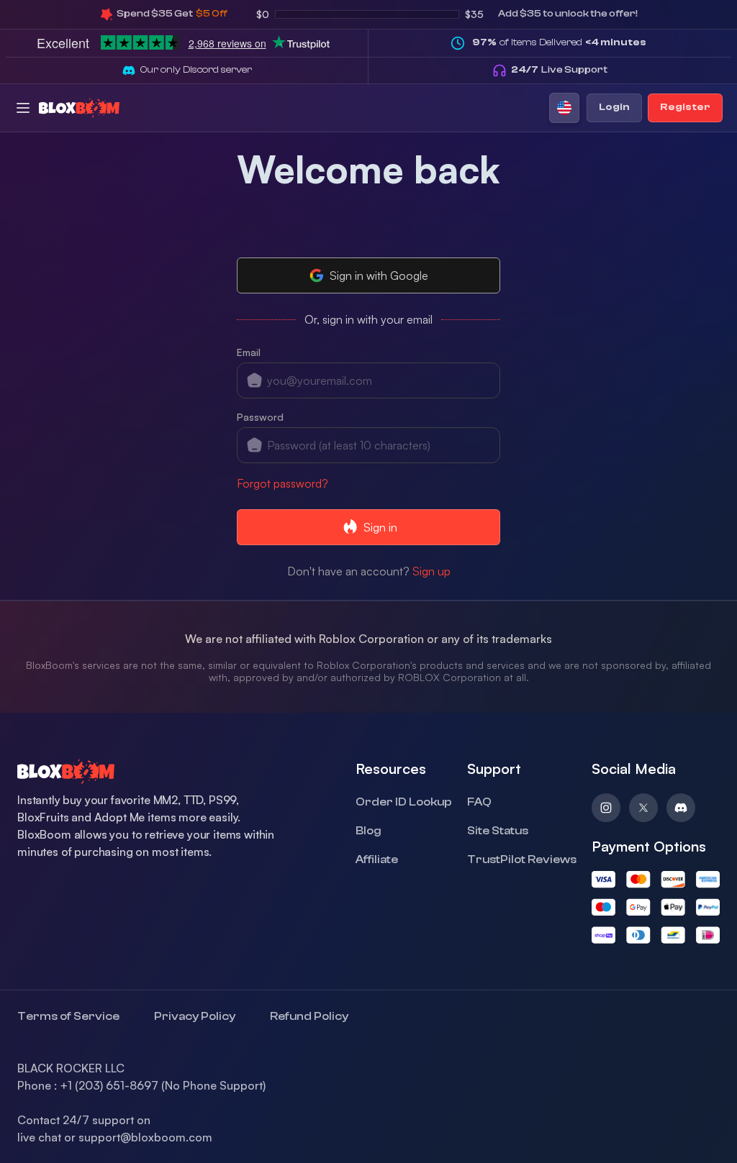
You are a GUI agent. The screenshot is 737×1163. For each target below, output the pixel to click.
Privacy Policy (194, 1016)
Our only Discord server (196, 70)
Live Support (559, 70)
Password (260, 417)
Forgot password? (282, 483)
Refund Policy (309, 1016)
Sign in (380, 527)
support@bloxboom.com (145, 1137)
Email (249, 352)
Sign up (431, 571)
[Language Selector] (564, 108)
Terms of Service (68, 1016)
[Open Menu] (23, 108)
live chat (39, 1137)
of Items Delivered (559, 42)
